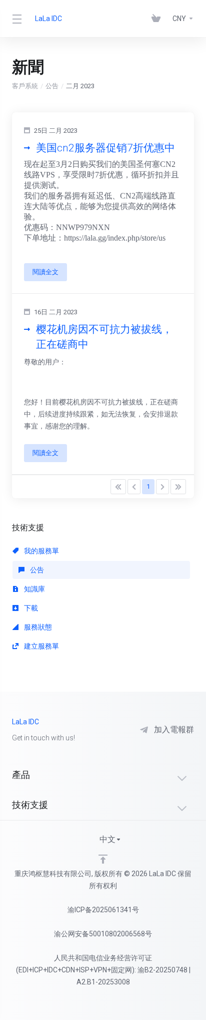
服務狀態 (37, 627)
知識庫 (33, 589)
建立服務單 (40, 646)
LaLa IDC (48, 19)
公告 (52, 86)
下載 (30, 608)
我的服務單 (40, 551)
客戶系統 (25, 86)
